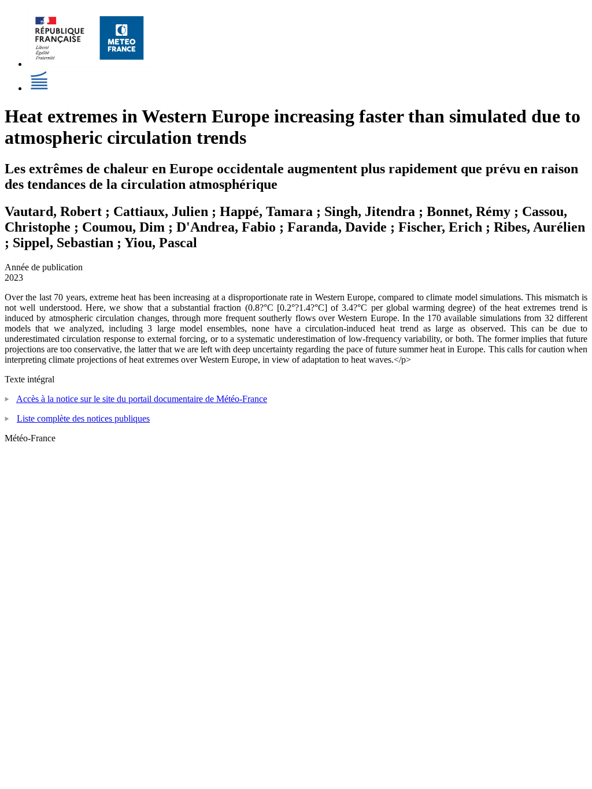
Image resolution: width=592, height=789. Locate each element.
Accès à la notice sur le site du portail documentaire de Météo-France (141, 399)
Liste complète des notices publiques (83, 418)
